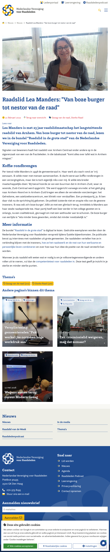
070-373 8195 (13, 489)
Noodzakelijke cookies (56, 546)
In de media (63, 422)
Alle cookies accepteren (21, 546)
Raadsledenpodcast (13, 436)
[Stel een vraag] (103, 543)
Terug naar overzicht (35, 117)
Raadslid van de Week (14, 429)
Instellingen (91, 546)
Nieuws (10, 23)
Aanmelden (12, 517)
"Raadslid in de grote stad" (28, 230)
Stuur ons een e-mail (17, 493)
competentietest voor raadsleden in (55, 261)
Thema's (62, 429)
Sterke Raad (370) (43, 283)
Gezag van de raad (61, 117)
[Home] (23, 10)
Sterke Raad (77, 117)
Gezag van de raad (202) (17, 283)
